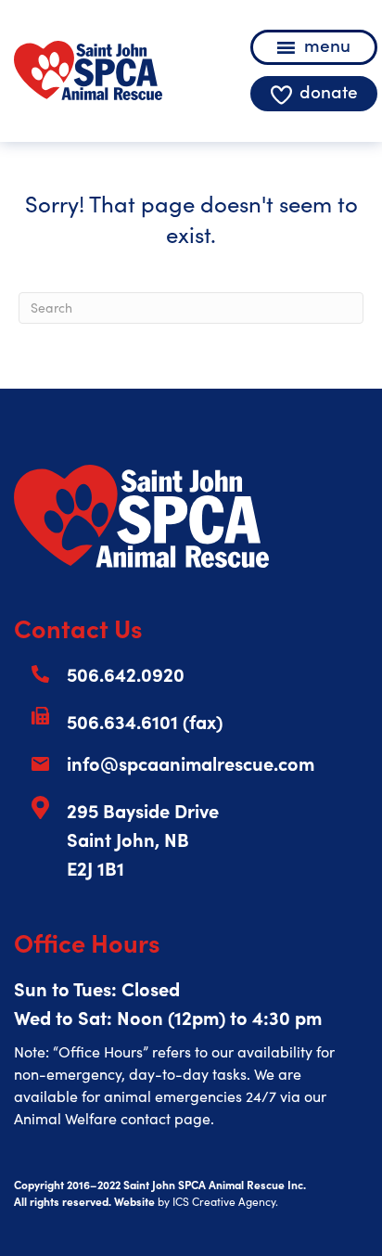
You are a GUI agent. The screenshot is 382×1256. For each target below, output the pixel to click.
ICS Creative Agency (223, 1201)
